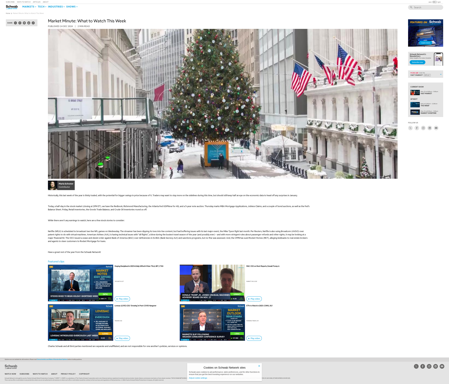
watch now (10, 374)
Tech (41, 6)
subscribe (10, 2)
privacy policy (68, 374)
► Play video (122, 298)
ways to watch (24, 2)
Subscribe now (417, 62)
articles (36, 2)
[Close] (259, 366)
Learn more (425, 43)
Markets (28, 6)
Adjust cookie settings (198, 378)
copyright (84, 374)
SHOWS (71, 6)
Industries (55, 6)
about (46, 2)
